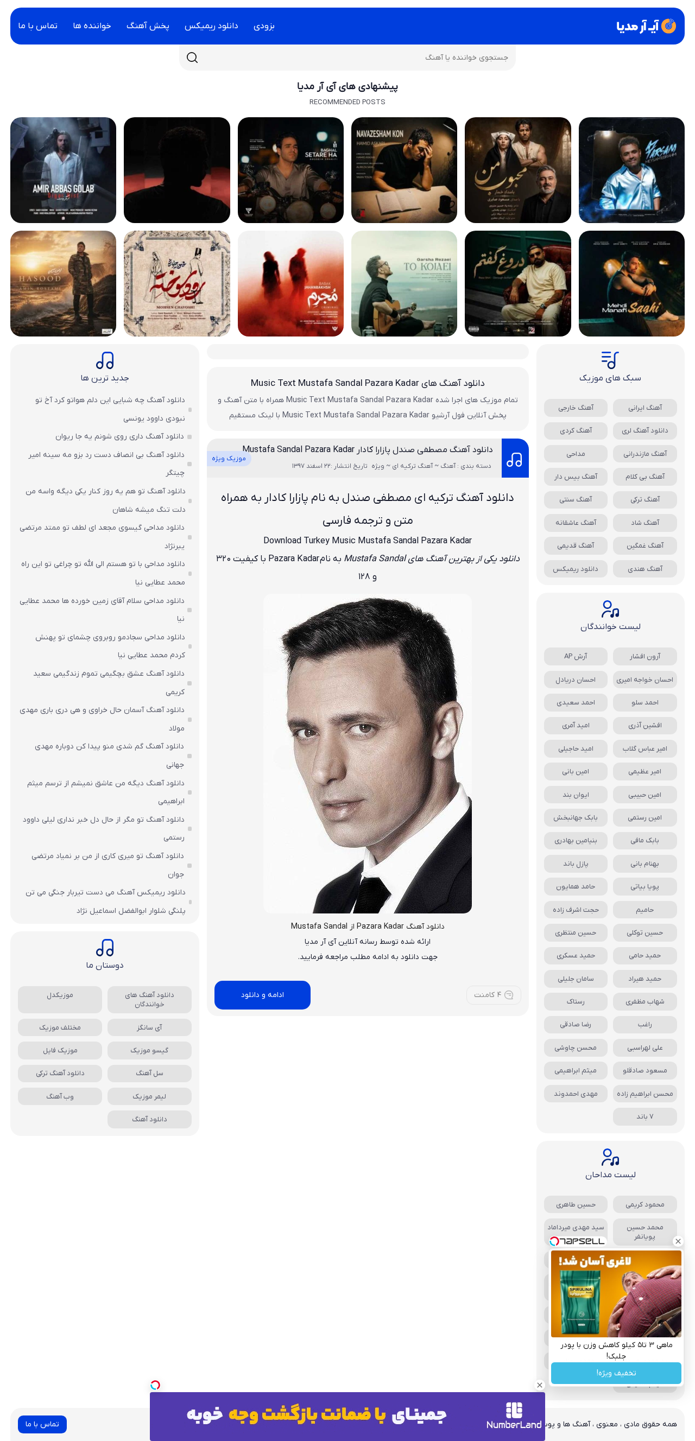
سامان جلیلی (576, 978)
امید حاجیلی (575, 748)
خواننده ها (92, 26)
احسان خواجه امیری (644, 679)
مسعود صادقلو (645, 1070)
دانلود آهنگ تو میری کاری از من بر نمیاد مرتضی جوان (107, 865)
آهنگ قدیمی (575, 545)
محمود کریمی (645, 1204)
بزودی (264, 26)
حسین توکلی (645, 932)
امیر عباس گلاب (645, 748)
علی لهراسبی (645, 1047)
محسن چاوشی (575, 1047)
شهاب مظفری (645, 1001)
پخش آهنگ (148, 26)
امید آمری (576, 725)
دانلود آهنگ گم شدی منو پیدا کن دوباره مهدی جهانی (109, 755)
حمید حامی (645, 955)
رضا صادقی (575, 1024)
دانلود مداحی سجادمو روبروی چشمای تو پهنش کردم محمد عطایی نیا (110, 646)
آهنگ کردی (576, 430)
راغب (645, 1024)
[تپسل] (155, 1385)
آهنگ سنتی (575, 499)
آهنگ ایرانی (645, 407)
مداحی (575, 454)
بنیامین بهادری (575, 840)
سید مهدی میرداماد (575, 1227)
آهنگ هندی (645, 569)
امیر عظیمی (644, 771)
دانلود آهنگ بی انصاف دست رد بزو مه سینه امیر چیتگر (106, 464)
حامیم (645, 910)
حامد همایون (575, 886)
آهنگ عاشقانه (575, 523)
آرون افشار (645, 656)
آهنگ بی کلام (645, 476)
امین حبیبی (644, 794)
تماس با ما (38, 26)
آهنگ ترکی (645, 499)
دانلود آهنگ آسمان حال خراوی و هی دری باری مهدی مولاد (102, 719)
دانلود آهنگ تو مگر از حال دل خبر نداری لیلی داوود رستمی (104, 829)
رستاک (576, 1001)
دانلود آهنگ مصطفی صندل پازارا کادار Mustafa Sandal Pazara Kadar (367, 450)
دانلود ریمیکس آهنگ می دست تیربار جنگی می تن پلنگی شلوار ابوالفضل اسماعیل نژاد (106, 901)
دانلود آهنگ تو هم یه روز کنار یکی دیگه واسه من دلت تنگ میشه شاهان (106, 500)
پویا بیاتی (644, 886)
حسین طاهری (576, 1204)
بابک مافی (644, 840)
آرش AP (575, 656)
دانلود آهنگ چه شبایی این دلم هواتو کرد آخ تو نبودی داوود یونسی (110, 409)
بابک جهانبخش (575, 817)
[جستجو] (192, 57)
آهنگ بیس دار (575, 476)
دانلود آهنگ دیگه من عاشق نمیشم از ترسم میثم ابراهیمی (106, 792)
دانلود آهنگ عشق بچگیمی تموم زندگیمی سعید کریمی (109, 683)
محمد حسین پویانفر (645, 1232)
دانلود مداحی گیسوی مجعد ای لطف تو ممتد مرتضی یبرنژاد (102, 537)
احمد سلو (645, 702)
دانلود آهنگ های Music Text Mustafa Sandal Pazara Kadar (368, 384)
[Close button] (678, 1241)
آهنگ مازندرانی (645, 454)
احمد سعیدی (576, 702)
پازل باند (576, 863)
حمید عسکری (576, 955)
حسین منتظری (575, 932)
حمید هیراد (644, 978)
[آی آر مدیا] (644, 26)
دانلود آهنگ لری (645, 430)
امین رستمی (645, 817)
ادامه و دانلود (262, 995)
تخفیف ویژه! (616, 1373)
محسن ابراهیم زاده (645, 1094)
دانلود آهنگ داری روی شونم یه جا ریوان (119, 436)
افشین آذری (645, 725)
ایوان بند (576, 794)
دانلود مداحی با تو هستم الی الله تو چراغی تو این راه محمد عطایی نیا (103, 573)
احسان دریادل (575, 679)
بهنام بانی (644, 863)
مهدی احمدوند (576, 1094)
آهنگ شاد (645, 523)
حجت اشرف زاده (576, 910)
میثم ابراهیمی (575, 1070)
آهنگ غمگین (645, 545)
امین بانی (575, 771)
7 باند (645, 1116)
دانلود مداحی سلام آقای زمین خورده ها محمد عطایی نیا (102, 610)
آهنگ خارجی (575, 407)
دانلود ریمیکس (211, 26)
